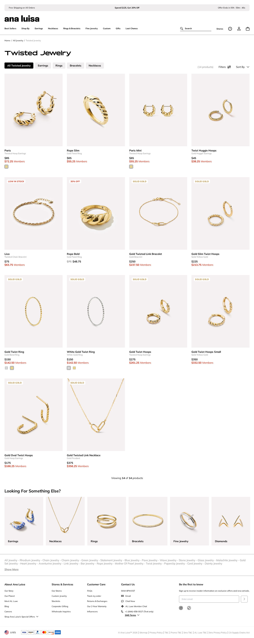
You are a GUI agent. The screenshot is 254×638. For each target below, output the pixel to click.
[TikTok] (189, 608)
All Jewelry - (12, 560)
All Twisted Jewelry (19, 65)
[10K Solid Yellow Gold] (12, 368)
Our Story (8, 590)
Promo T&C (176, 632)
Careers (8, 611)
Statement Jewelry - (112, 560)
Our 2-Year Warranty (96, 606)
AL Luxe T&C (200, 632)
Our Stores (57, 590)
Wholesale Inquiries (61, 611)
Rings (59, 65)
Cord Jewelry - (196, 563)
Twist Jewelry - (155, 563)
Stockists (56, 601)
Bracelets (75, 65)
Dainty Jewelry (213, 563)
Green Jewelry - (90, 560)
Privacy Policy (156, 632)
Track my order (94, 596)
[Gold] (6, 166)
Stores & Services (62, 584)
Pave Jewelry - (151, 560)
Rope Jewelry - (106, 563)
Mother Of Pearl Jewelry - (130, 563)
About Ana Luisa (14, 584)
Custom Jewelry (59, 596)
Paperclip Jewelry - (175, 563)
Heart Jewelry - (29, 563)
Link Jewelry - (72, 563)
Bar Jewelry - (89, 563)
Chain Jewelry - (52, 560)
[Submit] (244, 599)
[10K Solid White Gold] (6, 368)
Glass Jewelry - (207, 560)
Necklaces (95, 65)
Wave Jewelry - (169, 560)
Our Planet (9, 596)
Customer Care (96, 584)
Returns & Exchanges (97, 601)
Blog (6, 606)
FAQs (89, 590)
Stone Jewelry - (188, 560)
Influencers (92, 611)
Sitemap (143, 632)
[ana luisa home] (127, 16)
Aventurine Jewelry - (51, 563)
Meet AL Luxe (11, 601)
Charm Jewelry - (71, 560)
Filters (222, 67)
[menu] (239, 28)
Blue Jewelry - (133, 560)
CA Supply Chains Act (239, 632)
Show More (11, 569)
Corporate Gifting (60, 606)
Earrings (43, 65)
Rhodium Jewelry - (31, 560)
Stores (220, 28)
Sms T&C (188, 632)
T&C (167, 632)
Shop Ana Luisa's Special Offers (19, 616)
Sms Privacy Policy (218, 632)
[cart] (248, 29)
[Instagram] (181, 608)
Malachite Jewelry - (228, 560)
